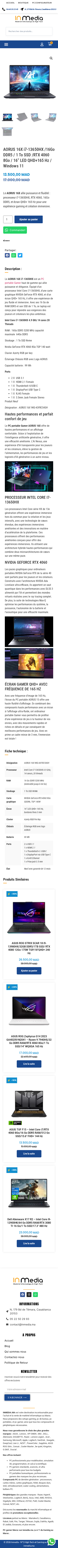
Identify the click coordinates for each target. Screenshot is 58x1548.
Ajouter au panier (28, 219)
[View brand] (6, 240)
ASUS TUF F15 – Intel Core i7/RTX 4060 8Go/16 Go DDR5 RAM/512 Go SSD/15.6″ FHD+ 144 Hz (29, 1133)
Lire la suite (29, 1063)
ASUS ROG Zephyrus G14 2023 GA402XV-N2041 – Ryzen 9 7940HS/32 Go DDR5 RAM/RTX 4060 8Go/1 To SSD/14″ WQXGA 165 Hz (29, 1041)
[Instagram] (29, 1294)
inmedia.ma (29, 1545)
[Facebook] (22, 1294)
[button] (6, 44)
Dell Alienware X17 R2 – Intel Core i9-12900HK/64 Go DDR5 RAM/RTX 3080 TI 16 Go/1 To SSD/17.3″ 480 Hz (29, 1223)
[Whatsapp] (35, 1294)
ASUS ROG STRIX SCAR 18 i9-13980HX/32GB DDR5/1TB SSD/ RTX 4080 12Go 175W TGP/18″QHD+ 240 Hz (29, 948)
